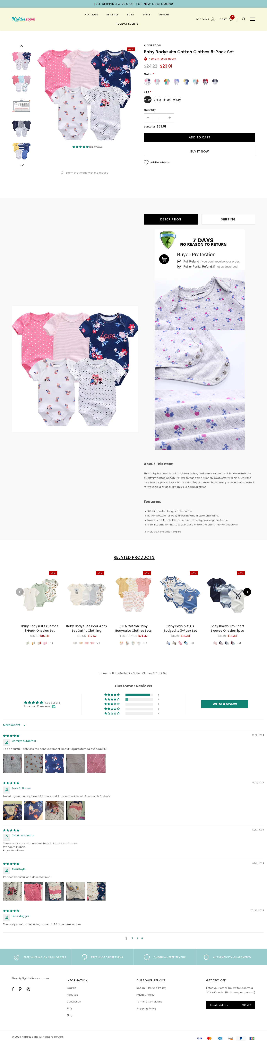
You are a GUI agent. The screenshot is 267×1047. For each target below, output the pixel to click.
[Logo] (41, 19)
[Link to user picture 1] (12, 763)
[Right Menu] (252, 19)
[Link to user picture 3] (54, 763)
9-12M (177, 100)
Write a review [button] (225, 704)
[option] (87, 94)
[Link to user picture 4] (75, 763)
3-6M (157, 100)
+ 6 (192, 643)
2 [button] (132, 938)
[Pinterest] (20, 989)
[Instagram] (28, 989)
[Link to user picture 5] (96, 763)
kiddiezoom (152, 45)
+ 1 (98, 643)
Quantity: (150, 110)
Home (104, 673)
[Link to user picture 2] (33, 763)
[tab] (133, 557)
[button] (81, 147)
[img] (11, 736)
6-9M (167, 100)
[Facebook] (13, 989)
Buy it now (199, 151)
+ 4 (51, 643)
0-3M (147, 100)
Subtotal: (149, 126)
